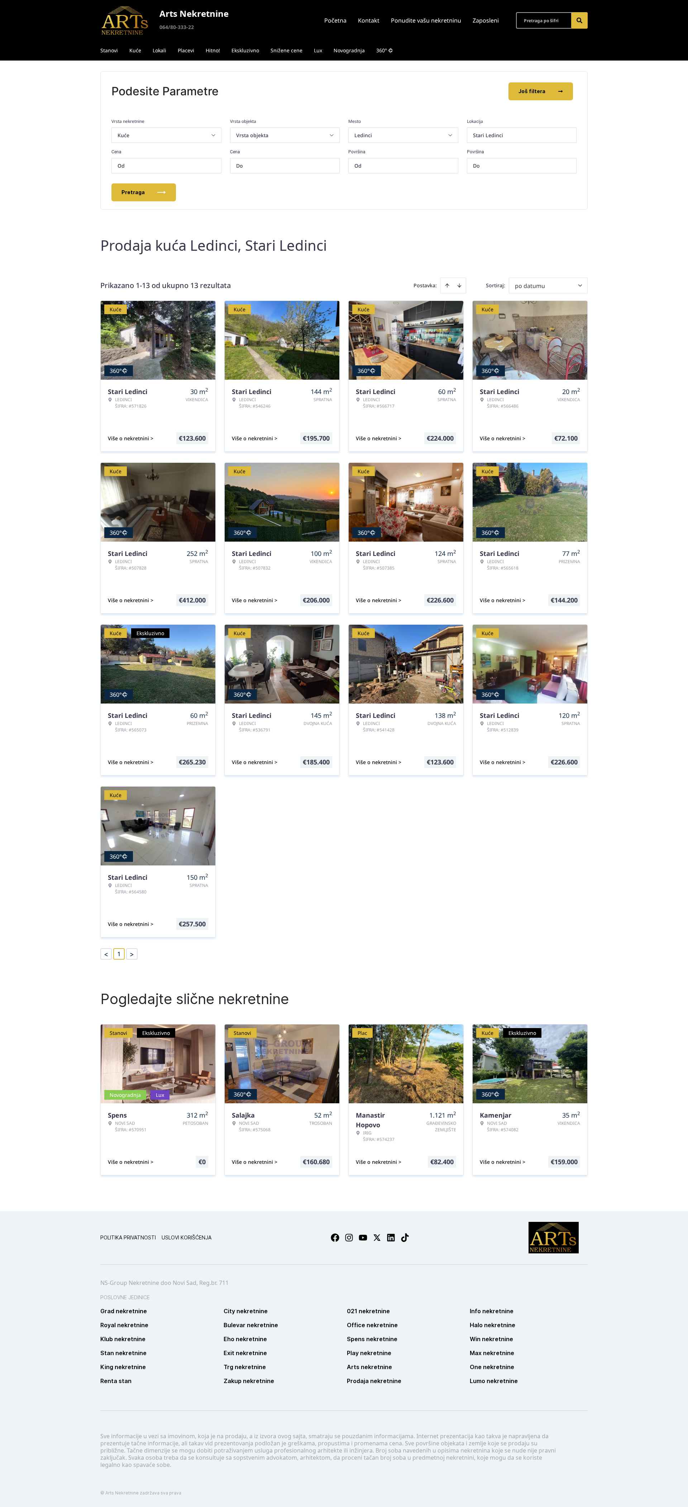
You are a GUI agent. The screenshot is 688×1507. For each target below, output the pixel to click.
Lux (318, 50)
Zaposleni (486, 20)
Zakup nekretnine (249, 1380)
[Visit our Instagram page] (349, 1237)
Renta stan (116, 1380)
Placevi (186, 50)
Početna (335, 20)
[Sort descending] (459, 285)
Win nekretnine (491, 1339)
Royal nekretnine (124, 1325)
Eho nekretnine (245, 1339)
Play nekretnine (369, 1353)
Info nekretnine (491, 1311)
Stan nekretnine (123, 1353)
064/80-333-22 (176, 27)
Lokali (159, 50)
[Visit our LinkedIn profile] (391, 1237)
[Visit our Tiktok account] (405, 1237)
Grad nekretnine (123, 1311)
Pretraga (133, 192)
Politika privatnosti (128, 1237)
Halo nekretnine (492, 1325)
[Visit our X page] (377, 1237)
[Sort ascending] (447, 285)
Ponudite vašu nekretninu (426, 20)
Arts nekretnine (369, 1367)
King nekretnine (123, 1367)
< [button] (106, 954)
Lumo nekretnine (494, 1380)
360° (381, 50)
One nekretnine (492, 1367)
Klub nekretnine (122, 1339)
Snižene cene (286, 50)
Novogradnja (349, 50)
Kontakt (368, 20)
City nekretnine (246, 1311)
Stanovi (109, 50)
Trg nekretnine (245, 1367)
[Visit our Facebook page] (335, 1237)
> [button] (132, 954)
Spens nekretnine (372, 1339)
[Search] (579, 20)
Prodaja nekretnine (374, 1380)
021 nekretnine (368, 1311)
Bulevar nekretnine (251, 1325)
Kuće (135, 50)
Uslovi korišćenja (186, 1237)
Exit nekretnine (245, 1353)
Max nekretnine (492, 1353)
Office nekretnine (372, 1325)
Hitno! (213, 50)
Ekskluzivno (245, 50)
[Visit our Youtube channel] (363, 1237)
